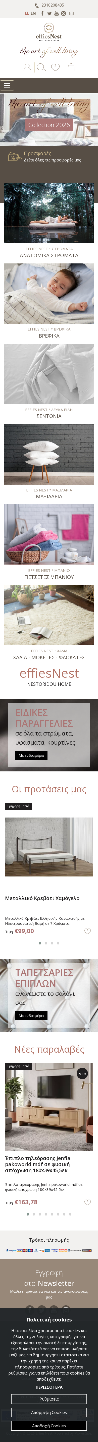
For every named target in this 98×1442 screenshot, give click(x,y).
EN (33, 13)
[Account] (27, 71)
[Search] (40, 71)
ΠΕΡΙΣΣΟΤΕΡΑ (49, 1387)
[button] (54, 71)
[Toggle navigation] (7, 85)
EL (27, 13)
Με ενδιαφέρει (31, 755)
